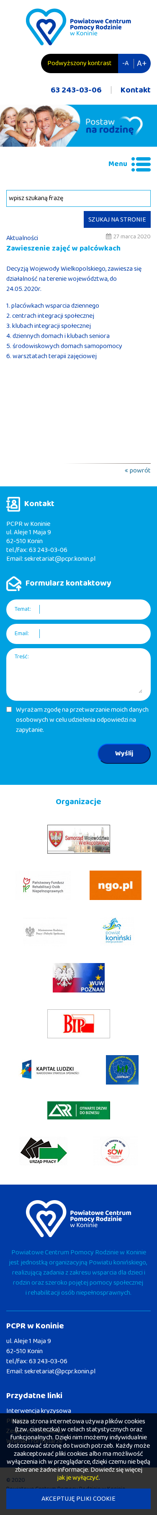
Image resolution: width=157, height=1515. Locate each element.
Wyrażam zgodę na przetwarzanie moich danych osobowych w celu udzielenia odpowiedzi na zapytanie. (82, 720)
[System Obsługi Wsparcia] (116, 1151)
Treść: (22, 656)
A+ (142, 63)
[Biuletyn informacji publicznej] (78, 1024)
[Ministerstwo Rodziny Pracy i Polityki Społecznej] (45, 931)
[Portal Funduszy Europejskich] (50, 1069)
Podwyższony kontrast (79, 63)
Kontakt (136, 90)
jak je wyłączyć (78, 1478)
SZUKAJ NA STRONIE (117, 219)
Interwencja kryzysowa (38, 1411)
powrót (140, 470)
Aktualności (22, 238)
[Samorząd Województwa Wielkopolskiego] (78, 839)
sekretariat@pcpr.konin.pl (59, 559)
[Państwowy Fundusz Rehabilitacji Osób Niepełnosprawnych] (43, 885)
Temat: (23, 609)
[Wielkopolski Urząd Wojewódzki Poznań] (78, 978)
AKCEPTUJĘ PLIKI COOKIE (78, 1499)
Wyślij (124, 753)
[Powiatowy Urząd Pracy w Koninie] (43, 1151)
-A (125, 63)
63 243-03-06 (76, 90)
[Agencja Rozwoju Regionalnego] (78, 1110)
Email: (22, 633)
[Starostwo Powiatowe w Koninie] (117, 931)
